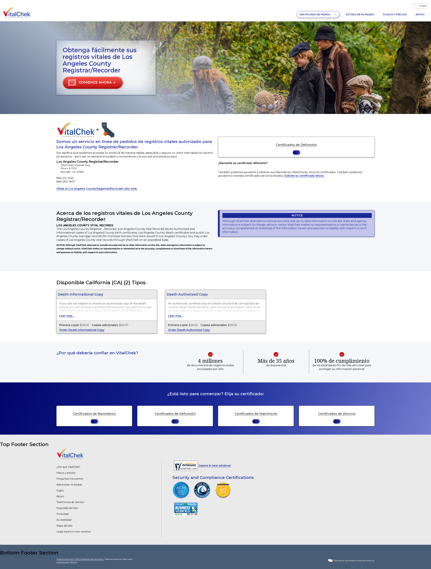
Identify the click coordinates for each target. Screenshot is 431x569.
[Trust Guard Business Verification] (186, 509)
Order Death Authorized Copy (189, 330)
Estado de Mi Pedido (360, 14)
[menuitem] (420, 5)
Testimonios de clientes (70, 502)
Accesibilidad (63, 519)
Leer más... (66, 315)
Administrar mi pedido (69, 484)
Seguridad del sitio (67, 508)
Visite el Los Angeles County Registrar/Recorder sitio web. (97, 188)
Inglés (60, 490)
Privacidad (62, 513)
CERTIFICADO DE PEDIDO (315, 14)
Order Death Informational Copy (81, 330)
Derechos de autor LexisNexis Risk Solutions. (80, 559)
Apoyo (420, 14)
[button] (93, 83)
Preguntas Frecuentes (69, 478)
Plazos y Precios (395, 14)
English (423, 5)
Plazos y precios (65, 472)
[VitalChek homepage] (69, 454)
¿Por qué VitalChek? (68, 466)
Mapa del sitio (64, 525)
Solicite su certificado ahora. (304, 175)
